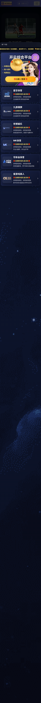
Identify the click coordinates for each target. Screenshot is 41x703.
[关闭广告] (38, 44)
